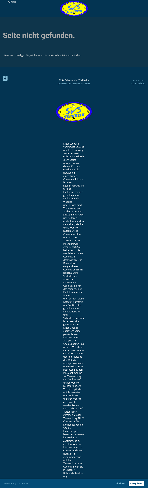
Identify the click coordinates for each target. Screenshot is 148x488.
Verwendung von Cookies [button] (16, 483)
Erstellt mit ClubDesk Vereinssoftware (74, 83)
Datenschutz (138, 83)
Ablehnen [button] (120, 483)
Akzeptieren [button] (136, 483)
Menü (11, 2)
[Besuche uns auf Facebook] (5, 79)
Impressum (139, 80)
